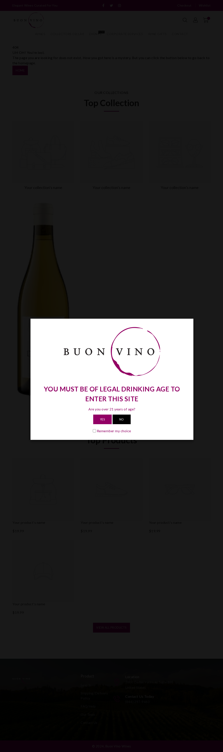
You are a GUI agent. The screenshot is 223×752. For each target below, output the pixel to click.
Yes (102, 419)
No (121, 419)
